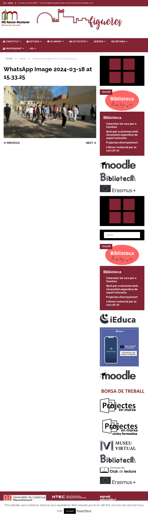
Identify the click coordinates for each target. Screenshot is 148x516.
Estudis (34, 41)
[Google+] (129, 77)
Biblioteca (112, 117)
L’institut (12, 41)
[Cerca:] (122, 235)
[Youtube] (145, 3)
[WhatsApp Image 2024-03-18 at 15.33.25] (50, 136)
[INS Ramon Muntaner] (74, 28)
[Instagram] (124, 3)
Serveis (98, 41)
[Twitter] (131, 3)
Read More (84, 511)
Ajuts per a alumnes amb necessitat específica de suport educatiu (122, 134)
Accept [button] (70, 511)
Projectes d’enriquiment (122, 142)
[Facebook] (138, 3)
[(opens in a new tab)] (122, 109)
